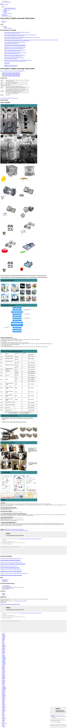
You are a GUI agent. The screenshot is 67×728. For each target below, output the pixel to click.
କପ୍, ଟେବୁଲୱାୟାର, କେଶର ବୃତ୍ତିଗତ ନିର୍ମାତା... (11, 43)
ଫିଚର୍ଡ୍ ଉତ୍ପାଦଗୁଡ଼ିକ (5, 579)
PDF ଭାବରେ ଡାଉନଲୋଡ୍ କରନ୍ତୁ (13, 98)
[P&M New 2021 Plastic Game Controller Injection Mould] (11, 562)
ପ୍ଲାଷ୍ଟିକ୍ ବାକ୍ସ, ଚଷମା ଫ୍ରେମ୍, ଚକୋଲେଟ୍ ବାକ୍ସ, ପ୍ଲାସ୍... (11, 575)
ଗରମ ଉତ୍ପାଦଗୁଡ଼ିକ (19, 600)
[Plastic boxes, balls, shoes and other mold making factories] (11, 569)
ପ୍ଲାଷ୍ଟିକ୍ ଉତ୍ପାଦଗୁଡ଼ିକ (8, 13)
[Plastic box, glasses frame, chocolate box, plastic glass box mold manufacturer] (14, 573)
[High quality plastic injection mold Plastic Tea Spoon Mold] (11, 558)
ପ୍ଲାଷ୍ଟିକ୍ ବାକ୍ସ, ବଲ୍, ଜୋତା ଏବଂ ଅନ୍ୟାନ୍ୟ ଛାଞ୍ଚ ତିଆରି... (11, 571)
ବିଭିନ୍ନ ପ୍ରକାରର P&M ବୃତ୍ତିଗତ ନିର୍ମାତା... (10, 58)
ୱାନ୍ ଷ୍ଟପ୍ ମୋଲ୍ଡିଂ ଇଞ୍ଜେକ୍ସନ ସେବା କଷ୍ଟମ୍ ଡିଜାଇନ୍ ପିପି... (13, 38)
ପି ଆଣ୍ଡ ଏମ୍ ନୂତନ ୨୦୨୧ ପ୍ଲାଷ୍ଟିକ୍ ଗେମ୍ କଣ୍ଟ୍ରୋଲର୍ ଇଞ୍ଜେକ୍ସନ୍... (13, 564)
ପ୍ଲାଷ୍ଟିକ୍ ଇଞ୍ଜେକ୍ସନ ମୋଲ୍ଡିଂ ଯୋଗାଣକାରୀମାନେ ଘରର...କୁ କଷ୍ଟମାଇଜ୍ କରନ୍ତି (16, 40)
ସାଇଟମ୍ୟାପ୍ (25, 600)
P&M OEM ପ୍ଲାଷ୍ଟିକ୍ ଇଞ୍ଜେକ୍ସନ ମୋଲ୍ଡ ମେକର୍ (10, 567)
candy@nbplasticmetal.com (6, 586)
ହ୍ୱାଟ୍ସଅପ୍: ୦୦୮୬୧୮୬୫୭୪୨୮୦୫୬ (7, 588)
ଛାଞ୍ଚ (5, 12)
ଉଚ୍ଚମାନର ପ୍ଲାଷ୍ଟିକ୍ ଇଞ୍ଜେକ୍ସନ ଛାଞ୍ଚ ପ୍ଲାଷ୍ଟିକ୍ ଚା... (10, 560)
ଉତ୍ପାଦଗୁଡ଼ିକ (4, 11)
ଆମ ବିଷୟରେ (4, 9)
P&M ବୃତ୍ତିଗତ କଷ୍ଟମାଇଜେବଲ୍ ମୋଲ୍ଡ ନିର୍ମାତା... (12, 53)
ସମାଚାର (3, 14)
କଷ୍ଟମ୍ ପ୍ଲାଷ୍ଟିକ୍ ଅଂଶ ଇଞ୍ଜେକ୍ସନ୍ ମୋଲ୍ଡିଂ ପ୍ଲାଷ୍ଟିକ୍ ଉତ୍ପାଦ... (14, 35)
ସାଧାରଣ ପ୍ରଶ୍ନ (4, 15)
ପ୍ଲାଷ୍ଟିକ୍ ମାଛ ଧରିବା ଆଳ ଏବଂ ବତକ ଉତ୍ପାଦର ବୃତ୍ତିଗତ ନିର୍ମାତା (13, 529)
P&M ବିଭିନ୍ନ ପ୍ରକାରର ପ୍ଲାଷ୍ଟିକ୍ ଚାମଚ (10, 66)
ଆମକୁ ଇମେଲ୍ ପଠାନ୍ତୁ (3, 98)
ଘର (3, 6)
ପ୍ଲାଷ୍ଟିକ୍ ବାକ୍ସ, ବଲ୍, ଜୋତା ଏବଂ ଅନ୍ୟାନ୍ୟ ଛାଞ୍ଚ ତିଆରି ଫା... (13, 48)
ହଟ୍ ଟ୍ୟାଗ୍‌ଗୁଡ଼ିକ (4, 580)
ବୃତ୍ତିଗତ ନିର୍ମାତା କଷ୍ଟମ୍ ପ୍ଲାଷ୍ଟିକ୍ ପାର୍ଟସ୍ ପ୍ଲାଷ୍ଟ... (12, 33)
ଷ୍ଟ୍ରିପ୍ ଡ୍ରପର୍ (6, 63)
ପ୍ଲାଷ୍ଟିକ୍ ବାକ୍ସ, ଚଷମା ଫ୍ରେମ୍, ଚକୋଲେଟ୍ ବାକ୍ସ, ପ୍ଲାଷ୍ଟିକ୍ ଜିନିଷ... (15, 61)
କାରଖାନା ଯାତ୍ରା (6, 10)
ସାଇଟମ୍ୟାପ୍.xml (5, 581)
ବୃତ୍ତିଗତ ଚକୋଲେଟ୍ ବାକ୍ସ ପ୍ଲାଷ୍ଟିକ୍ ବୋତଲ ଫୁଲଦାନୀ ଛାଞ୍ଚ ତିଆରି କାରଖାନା (16, 530)
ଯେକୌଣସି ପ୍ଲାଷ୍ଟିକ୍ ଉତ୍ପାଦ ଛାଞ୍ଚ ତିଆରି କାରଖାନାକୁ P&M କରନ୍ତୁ (14, 45)
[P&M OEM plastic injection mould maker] (8, 565)
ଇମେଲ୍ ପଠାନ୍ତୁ (2, 602)
